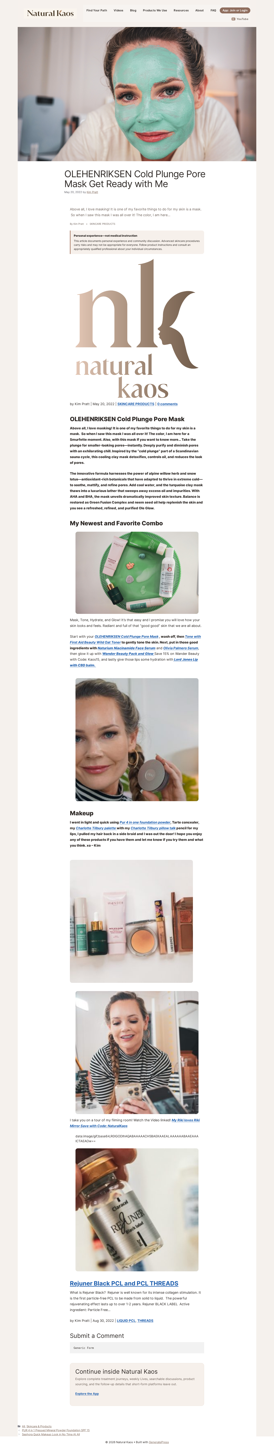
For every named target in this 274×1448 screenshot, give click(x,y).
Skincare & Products (39, 1426)
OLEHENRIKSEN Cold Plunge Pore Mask (126, 636)
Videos (118, 10)
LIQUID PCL (126, 1321)
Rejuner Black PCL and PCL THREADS (124, 1283)
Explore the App (87, 1393)
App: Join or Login (235, 10)
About (199, 10)
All (23, 1426)
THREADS (145, 1321)
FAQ (213, 10)
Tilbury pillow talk (161, 828)
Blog (133, 10)
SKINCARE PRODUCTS (135, 404)
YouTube (242, 18)
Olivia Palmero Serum (180, 648)
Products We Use (155, 10)
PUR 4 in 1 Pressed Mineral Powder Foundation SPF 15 (56, 1430)
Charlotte (139, 828)
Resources (181, 10)
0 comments (167, 404)
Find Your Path (96, 10)
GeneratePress (159, 1442)
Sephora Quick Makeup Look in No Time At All (51, 1434)
